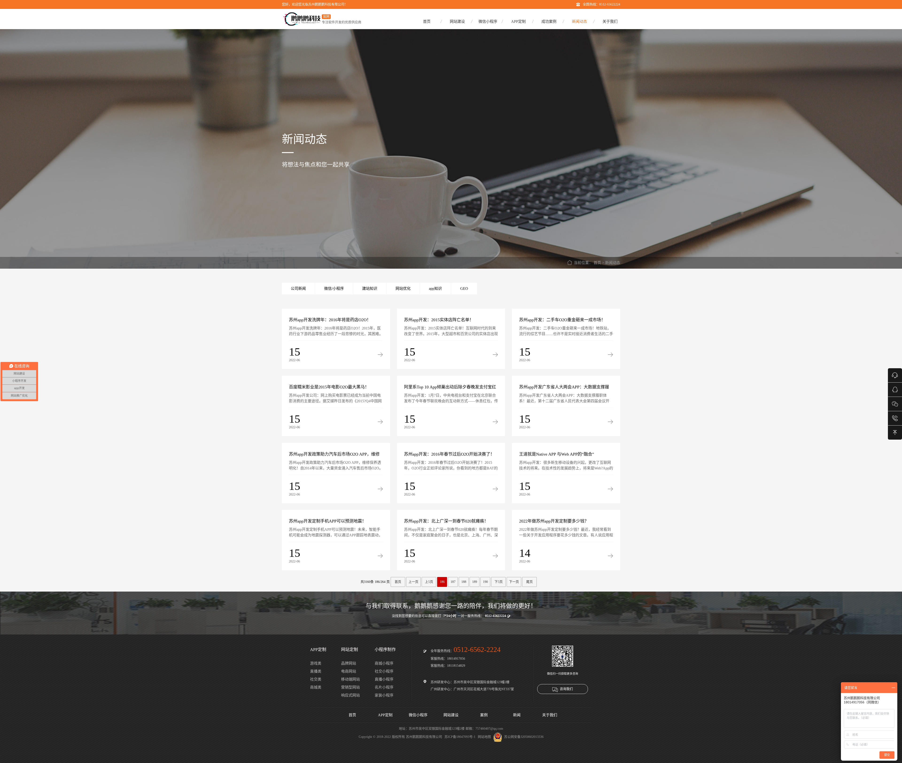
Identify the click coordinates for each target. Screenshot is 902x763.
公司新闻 (298, 288)
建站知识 (369, 288)
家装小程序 (384, 695)
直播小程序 (384, 679)
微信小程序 (487, 21)
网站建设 (457, 21)
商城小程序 (384, 663)
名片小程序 (384, 687)
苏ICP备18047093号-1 (459, 737)
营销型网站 (350, 687)
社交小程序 (384, 671)
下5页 (498, 582)
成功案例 (548, 21)
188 (463, 582)
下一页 (514, 582)
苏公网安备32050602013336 (524, 737)
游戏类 (315, 663)
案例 (484, 715)
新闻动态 (579, 21)
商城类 (315, 687)
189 (474, 582)
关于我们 (610, 21)
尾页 (529, 582)
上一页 (413, 582)
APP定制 (518, 21)
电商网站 (348, 671)
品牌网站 (348, 663)
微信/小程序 (334, 288)
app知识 (435, 288)
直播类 (315, 671)
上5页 (429, 582)
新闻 (517, 715)
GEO (464, 288)
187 (453, 582)
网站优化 (403, 288)
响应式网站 (350, 695)
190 (485, 582)
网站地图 (484, 737)
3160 (367, 582)
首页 (427, 21)
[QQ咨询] (895, 389)
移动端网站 (350, 679)
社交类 (315, 679)
